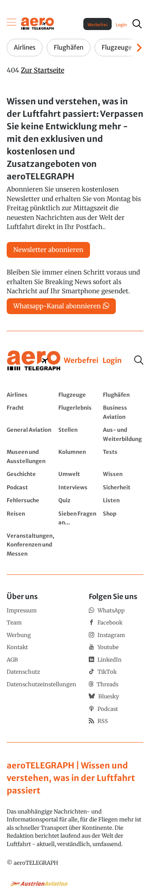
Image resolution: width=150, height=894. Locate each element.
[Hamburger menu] (12, 24)
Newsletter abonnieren (48, 250)
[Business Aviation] (123, 412)
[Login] (112, 360)
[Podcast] (30, 487)
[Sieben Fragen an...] (78, 518)
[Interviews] (78, 487)
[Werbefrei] (81, 360)
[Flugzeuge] (78, 394)
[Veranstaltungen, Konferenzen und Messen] (30, 544)
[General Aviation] (30, 434)
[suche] (137, 24)
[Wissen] (123, 473)
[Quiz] (78, 500)
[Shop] (123, 518)
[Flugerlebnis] (78, 412)
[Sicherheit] (123, 487)
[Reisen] (30, 518)
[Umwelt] (78, 473)
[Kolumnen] (78, 456)
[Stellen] (78, 434)
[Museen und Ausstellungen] (30, 456)
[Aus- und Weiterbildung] (123, 434)
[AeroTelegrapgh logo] (34, 360)
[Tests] (123, 456)
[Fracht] (30, 412)
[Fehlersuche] (30, 500)
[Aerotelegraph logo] (37, 23)
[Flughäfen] (123, 394)
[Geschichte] (30, 473)
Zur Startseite (42, 70)
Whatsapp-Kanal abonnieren (57, 306)
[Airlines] (30, 394)
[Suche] (138, 360)
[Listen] (123, 500)
